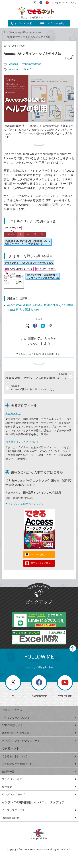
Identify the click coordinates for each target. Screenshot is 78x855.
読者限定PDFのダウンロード (18, 732)
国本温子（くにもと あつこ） (22, 441)
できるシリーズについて (16, 717)
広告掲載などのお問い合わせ (18, 763)
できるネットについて (65, 2)
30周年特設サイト (12, 725)
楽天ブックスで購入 (40, 563)
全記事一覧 (8, 771)
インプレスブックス (13, 810)
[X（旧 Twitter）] (35, 2)
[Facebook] (40, 2)
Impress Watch (10, 817)
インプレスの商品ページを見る (26, 503)
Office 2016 (28, 69)
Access (37, 32)
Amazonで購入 (38, 554)
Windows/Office (18, 32)
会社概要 (7, 786)
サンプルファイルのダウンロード (21, 740)
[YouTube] (47, 2)
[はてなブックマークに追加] (43, 326)
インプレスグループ (13, 794)
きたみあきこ (13, 413)
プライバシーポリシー (14, 779)
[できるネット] (3, 32)
